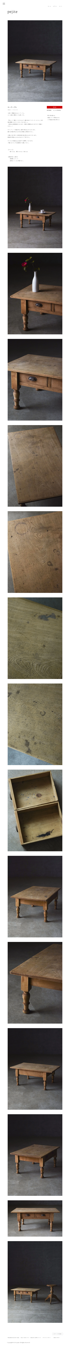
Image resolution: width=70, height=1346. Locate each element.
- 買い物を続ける (51, 115)
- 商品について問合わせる (53, 117)
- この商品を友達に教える (53, 119)
